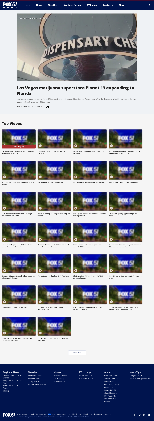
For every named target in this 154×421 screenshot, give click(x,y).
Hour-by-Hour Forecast (37, 384)
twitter (139, 415)
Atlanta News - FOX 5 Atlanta (11, 387)
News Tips (135, 372)
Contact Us (108, 387)
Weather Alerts (34, 378)
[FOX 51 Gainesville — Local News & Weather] (11, 5)
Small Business (59, 381)
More (121, 5)
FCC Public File (110, 396)
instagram (144, 415)
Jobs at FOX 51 (110, 390)
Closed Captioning (111, 393)
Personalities (109, 381)
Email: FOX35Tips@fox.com (140, 378)
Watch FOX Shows (86, 378)
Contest (107, 402)
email (149, 415)
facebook (135, 415)
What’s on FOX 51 (86, 375)
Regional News (11, 372)
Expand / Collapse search (149, 5)
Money (57, 372)
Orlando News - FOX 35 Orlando (12, 376)
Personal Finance (60, 375)
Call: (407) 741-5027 (137, 375)
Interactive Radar (35, 375)
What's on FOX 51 (111, 375)
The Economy (59, 378)
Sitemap (6, 391)
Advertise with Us (111, 378)
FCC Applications (110, 399)
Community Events (111, 384)
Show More (77, 353)
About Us (109, 372)
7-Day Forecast (34, 381)
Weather (33, 372)
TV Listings (85, 372)
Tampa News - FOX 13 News (12, 382)
